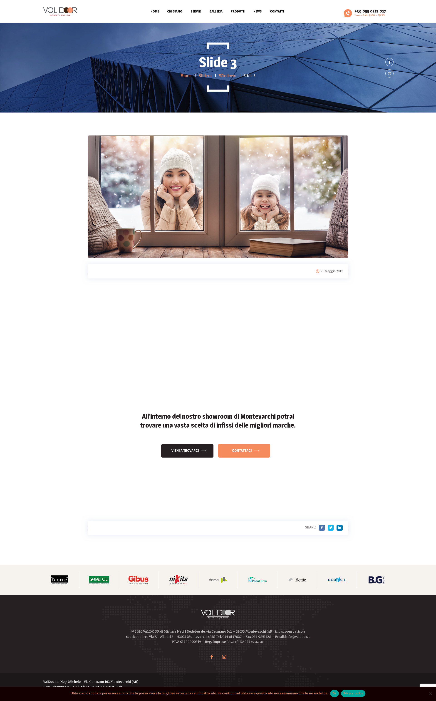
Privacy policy (353, 693)
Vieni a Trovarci (185, 450)
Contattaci (242, 450)
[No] (430, 693)
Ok (334, 693)
